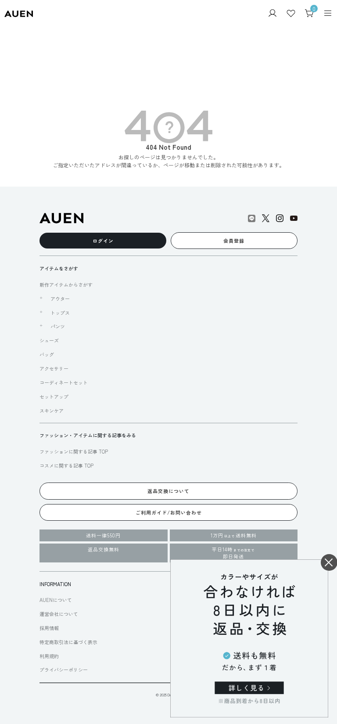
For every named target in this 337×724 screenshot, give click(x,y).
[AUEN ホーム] (18, 13)
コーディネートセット (63, 382)
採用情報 (49, 627)
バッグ (46, 354)
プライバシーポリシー (63, 669)
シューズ (49, 340)
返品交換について (168, 490)
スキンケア (51, 410)
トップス (60, 312)
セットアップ (53, 396)
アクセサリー (53, 368)
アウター (60, 298)
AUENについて (55, 599)
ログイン (103, 240)
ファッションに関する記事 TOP (73, 451)
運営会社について (58, 613)
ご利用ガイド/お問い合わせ (169, 512)
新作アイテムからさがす (66, 284)
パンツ (57, 326)
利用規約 (49, 655)
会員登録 (233, 240)
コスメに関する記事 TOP (66, 465)
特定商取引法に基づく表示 (68, 641)
